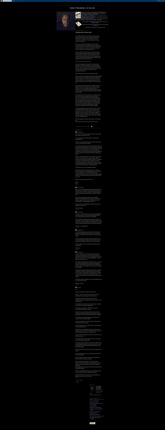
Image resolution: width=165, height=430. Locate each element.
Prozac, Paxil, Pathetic (94, 401)
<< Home (77, 382)
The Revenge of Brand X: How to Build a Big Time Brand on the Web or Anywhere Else (94, 16)
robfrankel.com (88, 12)
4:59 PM (76, 209)
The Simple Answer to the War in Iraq (97, 416)
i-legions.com (88, 17)
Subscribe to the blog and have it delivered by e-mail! (95, 27)
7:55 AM (76, 227)
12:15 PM (77, 377)
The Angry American (93, 413)
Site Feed (96, 400)
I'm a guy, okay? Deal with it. (95, 411)
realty (78, 287)
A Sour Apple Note (93, 406)
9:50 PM (76, 249)
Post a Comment (79, 380)
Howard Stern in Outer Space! (95, 407)
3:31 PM (88, 126)
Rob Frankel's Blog (82, 8)
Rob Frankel (79, 187)
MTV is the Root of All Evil (95, 414)
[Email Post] (91, 126)
